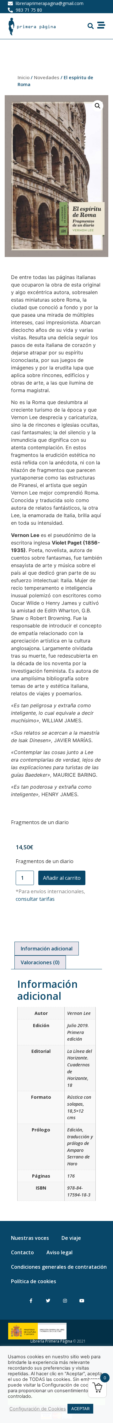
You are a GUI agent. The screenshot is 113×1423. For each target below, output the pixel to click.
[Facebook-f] (31, 1301)
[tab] (46, 948)
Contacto (22, 1252)
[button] (90, 26)
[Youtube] (82, 1301)
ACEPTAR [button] (80, 1408)
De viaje (71, 1237)
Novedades (46, 77)
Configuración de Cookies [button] (37, 1409)
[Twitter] (48, 1301)
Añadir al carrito (62, 877)
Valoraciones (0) (40, 962)
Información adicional (47, 948)
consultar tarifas (35, 898)
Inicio (24, 77)
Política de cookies (33, 1281)
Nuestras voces (30, 1237)
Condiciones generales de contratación (59, 1266)
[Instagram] (65, 1301)
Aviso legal (59, 1252)
